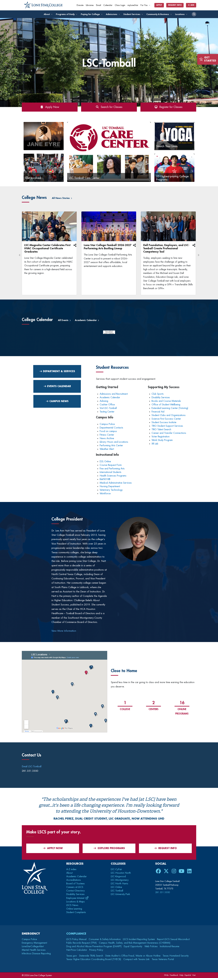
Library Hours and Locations (114, 442)
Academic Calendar (86, 320)
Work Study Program (162, 440)
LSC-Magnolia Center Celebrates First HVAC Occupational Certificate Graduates (47, 248)
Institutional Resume (169, 946)
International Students (110, 472)
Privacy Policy (96, 950)
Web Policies (151, 946)
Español (188, 975)
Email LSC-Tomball (31, 766)
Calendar (107, 5)
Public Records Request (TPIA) (81, 943)
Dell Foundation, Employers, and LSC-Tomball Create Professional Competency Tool (166, 248)
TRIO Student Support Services (167, 426)
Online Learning (74, 909)
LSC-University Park (120, 894)
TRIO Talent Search (161, 429)
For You (144, 5)
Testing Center (107, 412)
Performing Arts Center (111, 445)
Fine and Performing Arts (112, 468)
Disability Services (161, 397)
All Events (63, 320)
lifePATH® (105, 479)
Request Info (175, 5)
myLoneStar (133, 5)
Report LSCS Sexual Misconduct (173, 939)
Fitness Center (107, 435)
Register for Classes (170, 107)
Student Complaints (76, 912)
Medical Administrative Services (116, 483)
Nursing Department (110, 486)
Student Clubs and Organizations (169, 415)
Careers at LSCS (74, 887)
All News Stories (61, 198)
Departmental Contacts (111, 428)
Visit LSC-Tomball (108, 408)
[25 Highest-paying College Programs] (174, 167)
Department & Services (58, 371)
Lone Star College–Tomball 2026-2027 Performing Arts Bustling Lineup (107, 247)
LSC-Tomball (117, 891)
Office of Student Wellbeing (166, 404)
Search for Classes (110, 107)
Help (181, 975)
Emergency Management (34, 943)
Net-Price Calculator (76, 950)
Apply (159, 5)
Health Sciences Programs (113, 476)
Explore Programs (111, 848)
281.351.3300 (162, 892)
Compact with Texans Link (136, 959)
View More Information (63, 631)
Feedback (174, 975)
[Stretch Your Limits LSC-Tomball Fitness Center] (174, 136)
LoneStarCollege (32, 946)
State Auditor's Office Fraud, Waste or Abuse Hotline (132, 956)
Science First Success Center (166, 419)
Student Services (132, 14)
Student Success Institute (164, 422)
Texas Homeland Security (176, 956)
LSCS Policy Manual (76, 939)
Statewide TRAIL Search (91, 956)
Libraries (90, 5)
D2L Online (105, 461)
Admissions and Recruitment (114, 394)
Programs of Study (65, 14)
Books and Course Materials (166, 401)
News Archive (107, 438)
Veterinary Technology (111, 490)
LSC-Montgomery (120, 880)
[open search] (194, 14)
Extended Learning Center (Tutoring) (170, 408)
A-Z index (71, 869)
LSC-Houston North (121, 873)
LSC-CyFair (116, 869)
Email (98, 5)
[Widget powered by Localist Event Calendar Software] (109, 334)
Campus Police (107, 424)
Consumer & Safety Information (105, 939)
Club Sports (158, 394)
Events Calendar (58, 386)
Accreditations (73, 880)
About (47, 14)
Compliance (76, 933)
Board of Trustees (75, 883)
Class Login (120, 5)
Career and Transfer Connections (169, 433)
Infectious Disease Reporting (36, 953)
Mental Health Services (34, 950)
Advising (104, 401)
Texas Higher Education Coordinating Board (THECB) (93, 959)
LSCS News (72, 905)
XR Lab (155, 444)
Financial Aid (158, 412)
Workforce (105, 493)
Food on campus (108, 431)
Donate (80, 5)
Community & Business (158, 14)
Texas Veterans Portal (163, 959)
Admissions (112, 14)
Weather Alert (107, 449)
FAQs (166, 975)
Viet (193, 975)
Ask (192, 5)
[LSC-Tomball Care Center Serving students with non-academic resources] (109, 151)
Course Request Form (111, 465)
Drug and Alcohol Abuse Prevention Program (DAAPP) (94, 946)
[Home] (43, 5)
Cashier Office (108, 404)
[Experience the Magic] (44, 136)
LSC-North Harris (119, 883)
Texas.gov (71, 956)
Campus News (59, 401)
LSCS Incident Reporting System (139, 939)
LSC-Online (116, 887)
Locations (180, 14)
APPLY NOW (55, 848)
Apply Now (51, 107)
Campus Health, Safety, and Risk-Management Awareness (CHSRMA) (134, 943)
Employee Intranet (75, 898)
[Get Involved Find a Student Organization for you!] (44, 167)
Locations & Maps (75, 901)
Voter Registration (161, 436)
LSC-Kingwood (118, 876)
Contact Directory (75, 891)
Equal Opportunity (133, 946)
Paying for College (90, 14)
